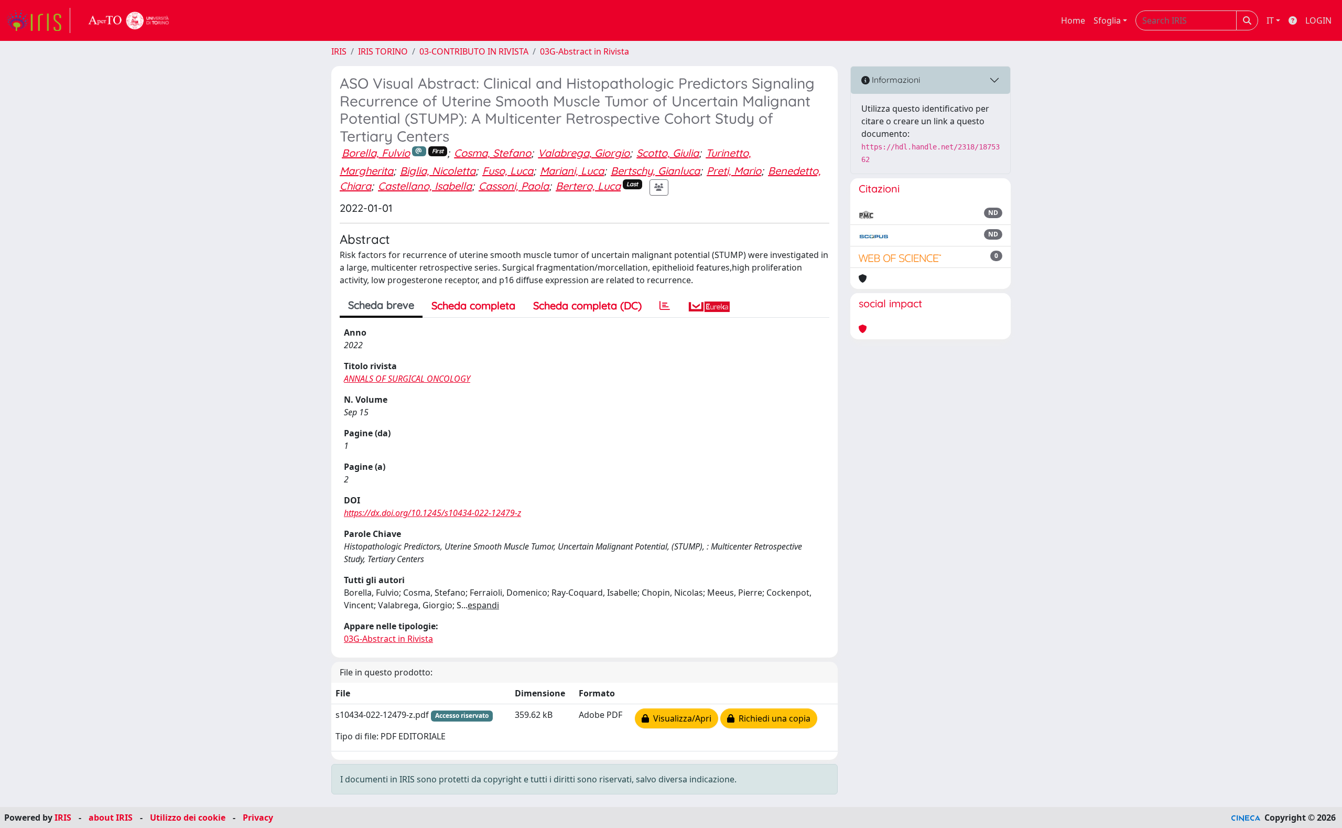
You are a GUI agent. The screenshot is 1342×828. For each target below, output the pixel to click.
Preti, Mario (734, 170)
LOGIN (1318, 20)
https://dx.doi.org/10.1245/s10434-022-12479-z (432, 513)
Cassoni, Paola (514, 185)
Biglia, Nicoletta (437, 170)
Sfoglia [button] (1107, 20)
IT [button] (1270, 20)
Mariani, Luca (572, 170)
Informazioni (895, 79)
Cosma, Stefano (492, 152)
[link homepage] (38, 20)
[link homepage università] (129, 20)
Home (1073, 20)
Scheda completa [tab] (473, 305)
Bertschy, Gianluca (655, 170)
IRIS (339, 51)
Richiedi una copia (772, 718)
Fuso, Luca (507, 170)
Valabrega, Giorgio (584, 152)
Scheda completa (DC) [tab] (587, 305)
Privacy (258, 817)
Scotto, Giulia (667, 152)
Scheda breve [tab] (381, 304)
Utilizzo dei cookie (187, 817)
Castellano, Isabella (425, 185)
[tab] (665, 306)
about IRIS (111, 817)
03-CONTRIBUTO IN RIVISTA (473, 51)
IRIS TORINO (383, 51)
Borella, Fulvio (376, 152)
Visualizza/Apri (680, 718)
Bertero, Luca (588, 185)
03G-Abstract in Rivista (584, 51)
